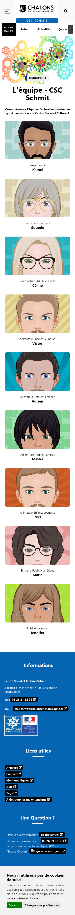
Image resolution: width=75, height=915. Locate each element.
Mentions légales (17, 780)
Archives (12, 768)
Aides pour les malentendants (26, 799)
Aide (9, 787)
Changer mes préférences (42, 905)
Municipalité (37, 77)
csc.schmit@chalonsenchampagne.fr (38, 709)
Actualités (44, 29)
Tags (9, 793)
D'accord (14, 905)
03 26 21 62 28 (22, 699)
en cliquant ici (50, 834)
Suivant (71, 29)
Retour (25, 29)
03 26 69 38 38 (52, 841)
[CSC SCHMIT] (37, 7)
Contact (11, 774)
